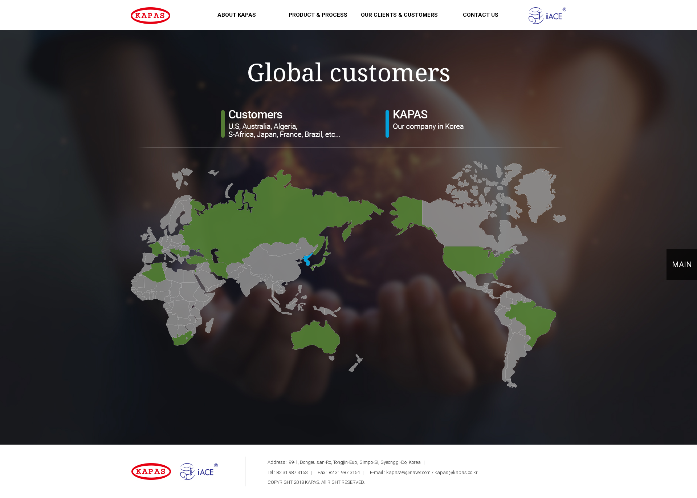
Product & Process (318, 15)
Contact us (480, 15)
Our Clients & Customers (399, 15)
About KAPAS (236, 15)
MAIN (682, 264)
